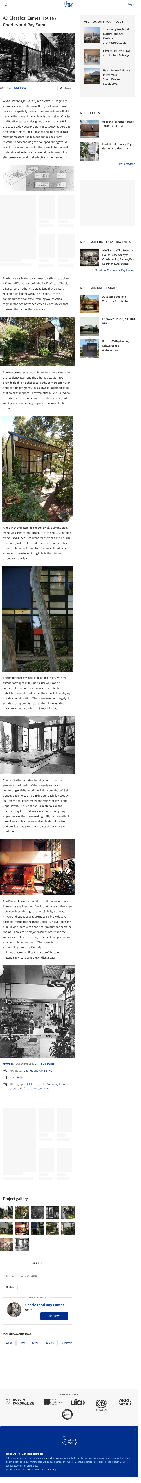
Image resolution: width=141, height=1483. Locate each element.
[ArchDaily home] (69, 4)
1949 (20, 1078)
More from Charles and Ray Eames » (115, 270)
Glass (22, 1343)
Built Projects (68, 1343)
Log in (131, 4)
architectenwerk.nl (39, 1089)
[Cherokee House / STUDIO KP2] (89, 326)
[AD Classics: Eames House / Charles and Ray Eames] (6, 1212)
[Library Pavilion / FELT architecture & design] (92, 57)
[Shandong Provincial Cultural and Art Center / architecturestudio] (92, 35)
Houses (8, 1064)
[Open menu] (4, 4)
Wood (9, 1343)
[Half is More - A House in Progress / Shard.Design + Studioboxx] (92, 76)
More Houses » (127, 163)
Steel (35, 1343)
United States (45, 1064)
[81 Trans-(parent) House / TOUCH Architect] (89, 129)
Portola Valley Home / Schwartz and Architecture (115, 345)
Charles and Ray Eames (38, 1071)
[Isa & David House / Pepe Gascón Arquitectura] (89, 151)
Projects (49, 1343)
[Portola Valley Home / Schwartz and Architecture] (89, 348)
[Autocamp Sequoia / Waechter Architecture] (89, 304)
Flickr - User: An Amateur (42, 1085)
